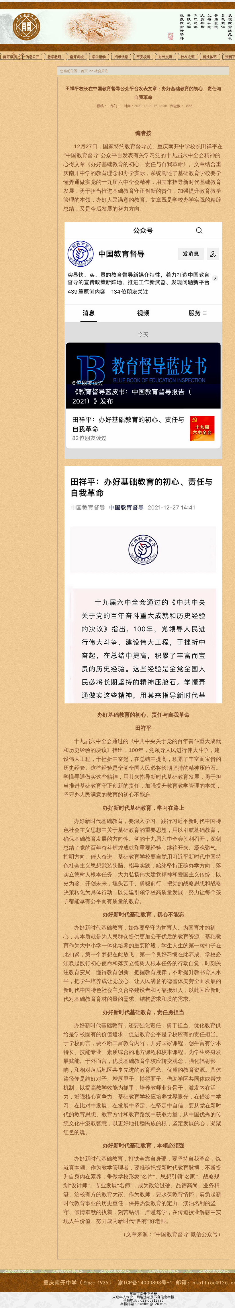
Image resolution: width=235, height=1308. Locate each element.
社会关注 (101, 71)
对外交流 (165, 57)
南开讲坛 (77, 57)
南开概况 (10, 57)
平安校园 (143, 57)
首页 (84, 71)
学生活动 (99, 57)
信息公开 (32, 57)
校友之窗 (188, 57)
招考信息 (121, 57)
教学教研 (54, 57)
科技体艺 (210, 57)
